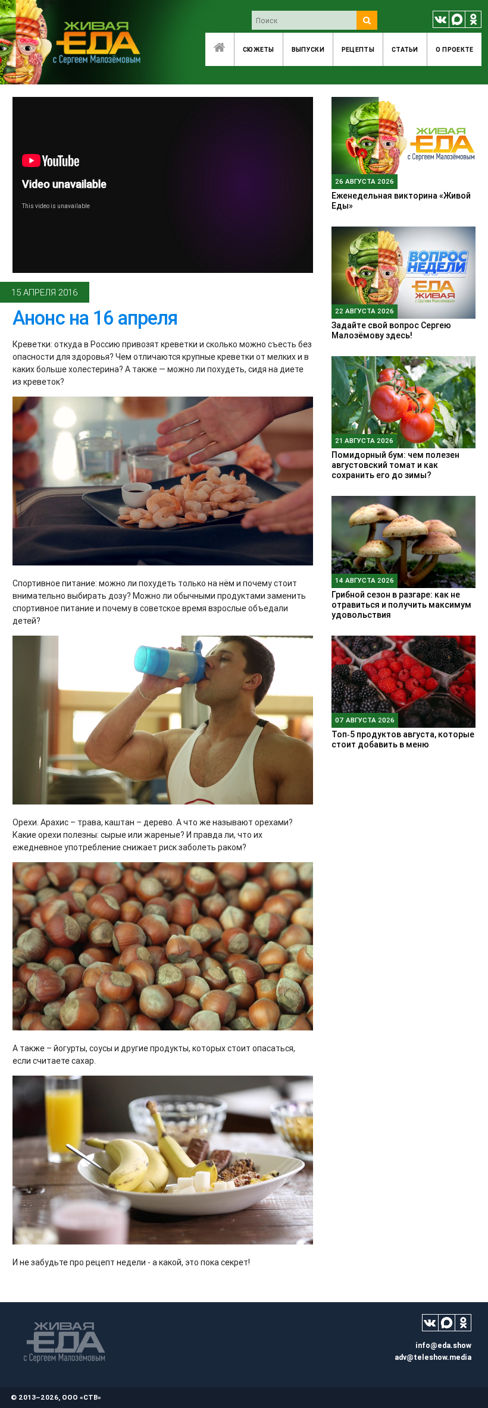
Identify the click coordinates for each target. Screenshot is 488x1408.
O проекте (455, 49)
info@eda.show (443, 1345)
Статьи (405, 49)
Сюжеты (258, 49)
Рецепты (358, 49)
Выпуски (308, 49)
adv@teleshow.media (433, 1357)
